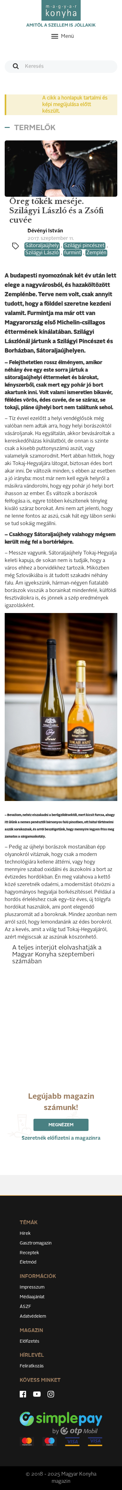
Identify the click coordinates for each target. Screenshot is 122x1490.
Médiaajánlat (32, 1297)
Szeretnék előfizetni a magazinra (61, 1138)
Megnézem (61, 1125)
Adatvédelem (33, 1316)
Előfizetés (29, 1341)
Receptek (29, 1253)
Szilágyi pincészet (84, 245)
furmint (72, 253)
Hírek (25, 1233)
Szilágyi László (42, 253)
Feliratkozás (32, 1366)
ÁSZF (25, 1307)
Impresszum (32, 1287)
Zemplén (96, 253)
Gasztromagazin (36, 1243)
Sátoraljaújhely (42, 245)
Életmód (28, 1262)
